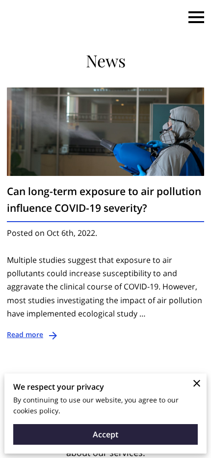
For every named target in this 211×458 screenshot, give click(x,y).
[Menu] (196, 17)
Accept (105, 434)
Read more (25, 334)
